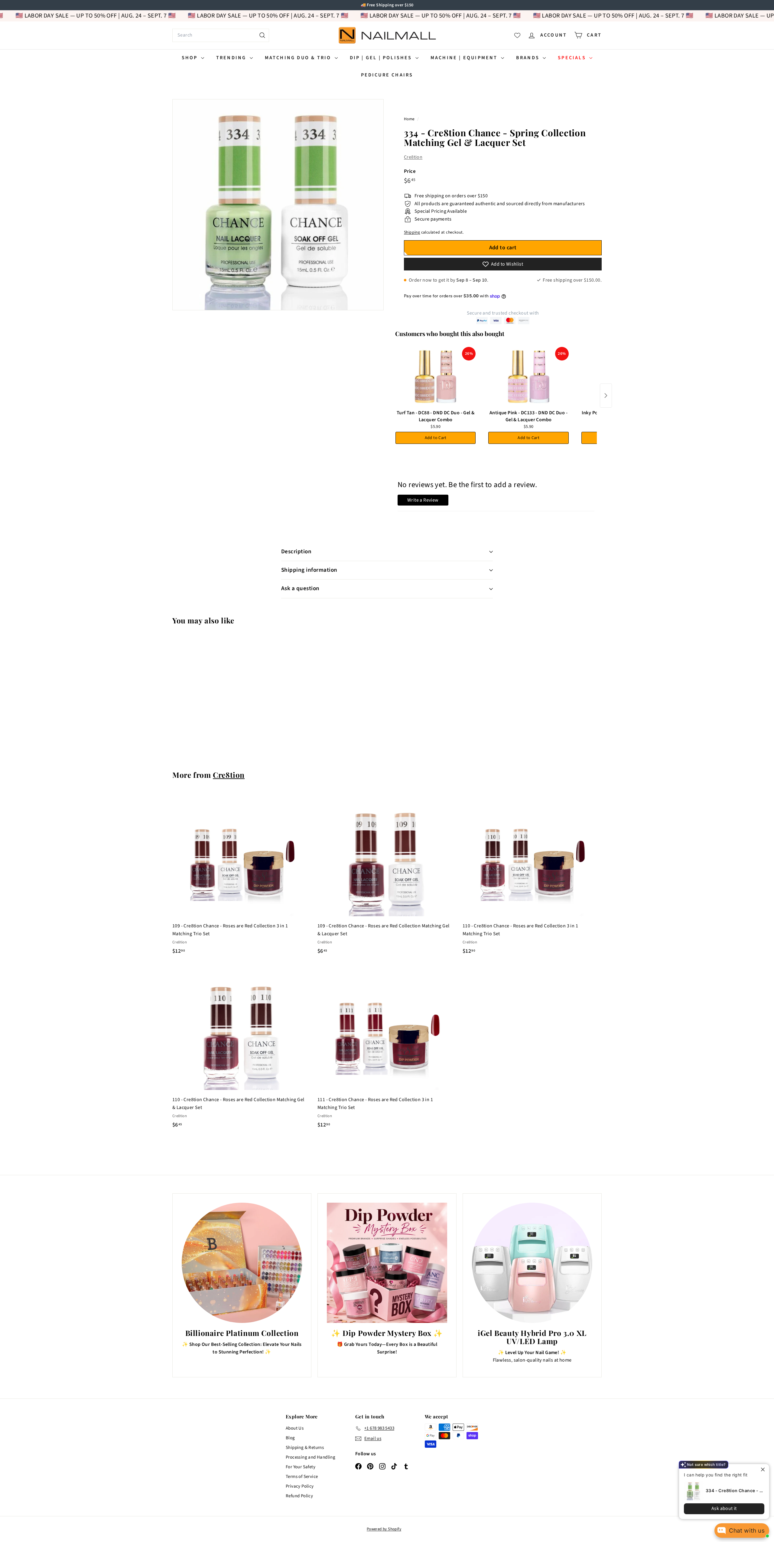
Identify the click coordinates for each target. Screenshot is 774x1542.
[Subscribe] (363, 795)
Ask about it (719, 1508)
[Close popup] (759, 1469)
